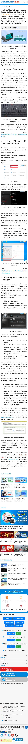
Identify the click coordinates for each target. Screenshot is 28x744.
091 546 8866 (6, 715)
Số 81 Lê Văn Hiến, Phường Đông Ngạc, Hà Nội (14, 650)
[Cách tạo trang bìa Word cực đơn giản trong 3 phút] (4, 575)
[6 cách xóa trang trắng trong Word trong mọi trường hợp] (4, 565)
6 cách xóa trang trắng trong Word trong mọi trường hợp (16, 565)
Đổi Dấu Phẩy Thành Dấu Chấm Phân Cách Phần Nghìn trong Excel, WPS (7, 486)
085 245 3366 (10, 675)
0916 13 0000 (10, 680)
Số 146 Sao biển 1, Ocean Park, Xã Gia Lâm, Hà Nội (14, 630)
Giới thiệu (4, 655)
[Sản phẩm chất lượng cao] (6, 740)
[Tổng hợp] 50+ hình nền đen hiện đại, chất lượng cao (17, 569)
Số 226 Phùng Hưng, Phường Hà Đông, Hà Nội (15, 637)
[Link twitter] (2, 735)
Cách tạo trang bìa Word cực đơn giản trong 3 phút (17, 574)
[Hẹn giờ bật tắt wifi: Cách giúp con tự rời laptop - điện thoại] (21, 493)
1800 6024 (9, 670)
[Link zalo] (9, 735)
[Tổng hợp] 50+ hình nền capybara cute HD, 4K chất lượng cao (16, 583)
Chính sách (4, 663)
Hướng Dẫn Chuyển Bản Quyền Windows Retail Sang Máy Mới (20, 486)
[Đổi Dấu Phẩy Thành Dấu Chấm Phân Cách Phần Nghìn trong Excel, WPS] (7, 480)
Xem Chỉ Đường (11, 633)
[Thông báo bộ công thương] (17, 740)
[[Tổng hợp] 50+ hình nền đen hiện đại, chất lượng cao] (4, 570)
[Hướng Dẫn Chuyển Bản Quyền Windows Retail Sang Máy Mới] (21, 480)
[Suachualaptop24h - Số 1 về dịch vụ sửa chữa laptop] (6, 2)
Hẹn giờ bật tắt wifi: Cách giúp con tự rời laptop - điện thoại (20, 500)
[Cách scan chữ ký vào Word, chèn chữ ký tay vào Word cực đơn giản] (4, 580)
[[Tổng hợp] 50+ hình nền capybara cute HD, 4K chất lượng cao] (4, 584)
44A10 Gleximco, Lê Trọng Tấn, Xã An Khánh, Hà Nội (15, 643)
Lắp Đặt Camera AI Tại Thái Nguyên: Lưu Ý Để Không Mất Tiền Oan (7, 500)
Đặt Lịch (18, 633)
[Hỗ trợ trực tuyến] (26, 727)
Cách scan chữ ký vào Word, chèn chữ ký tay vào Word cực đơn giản (17, 579)
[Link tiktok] (16, 735)
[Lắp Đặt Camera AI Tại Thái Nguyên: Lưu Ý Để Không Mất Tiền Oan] (7, 493)
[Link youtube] (13, 735)
